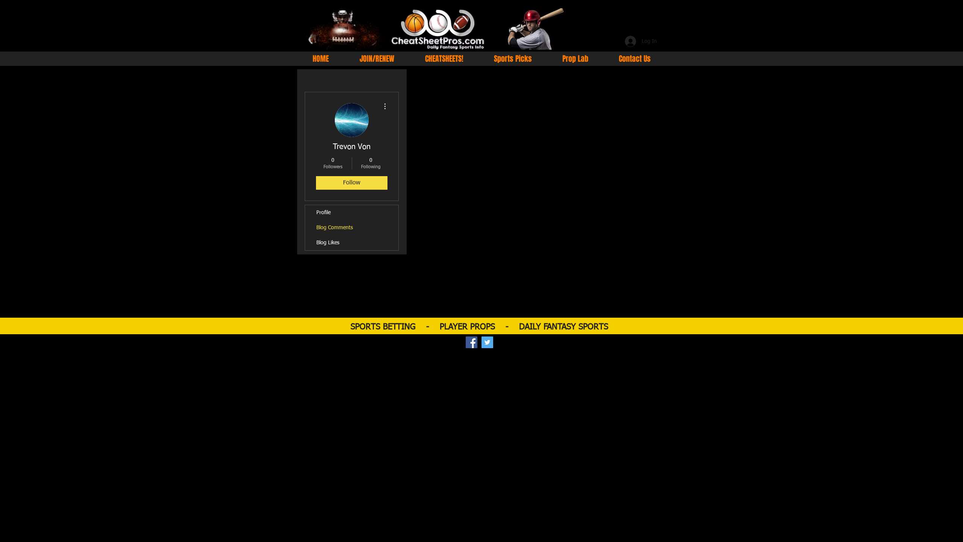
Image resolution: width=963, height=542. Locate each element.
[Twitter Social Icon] (487, 342)
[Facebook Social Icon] (471, 342)
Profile (323, 212)
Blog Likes (327, 242)
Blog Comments (334, 227)
